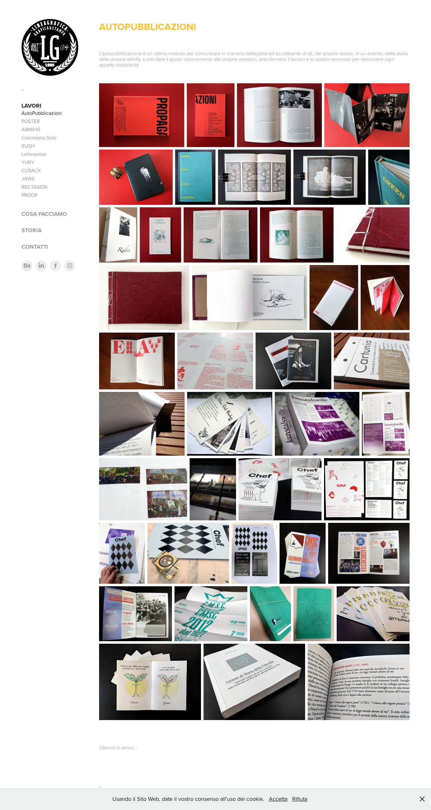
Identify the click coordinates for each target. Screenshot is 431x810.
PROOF (29, 195)
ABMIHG (30, 129)
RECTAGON (34, 186)
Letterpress (33, 154)
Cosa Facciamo (44, 214)
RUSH (27, 145)
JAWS (27, 178)
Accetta (278, 799)
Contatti (34, 247)
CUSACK (31, 170)
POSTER (30, 121)
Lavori (31, 106)
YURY (27, 162)
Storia (31, 230)
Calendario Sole (38, 137)
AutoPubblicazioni (41, 112)
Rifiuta (299, 799)
